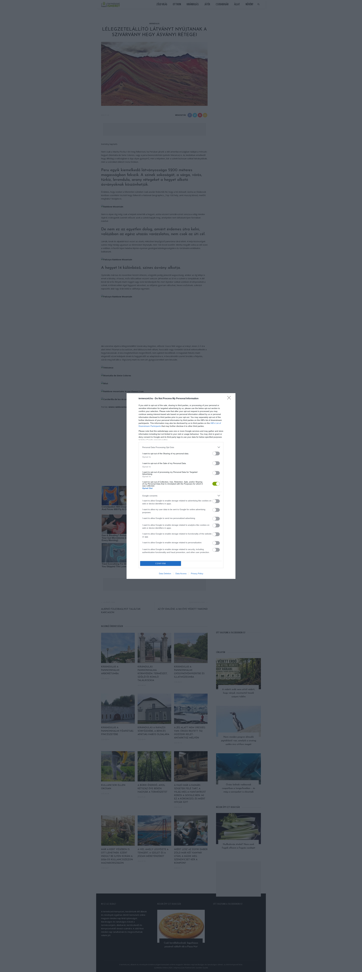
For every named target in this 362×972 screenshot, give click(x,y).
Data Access (181, 573)
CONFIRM (160, 563)
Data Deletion (165, 573)
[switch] (216, 453)
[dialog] (181, 486)
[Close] (230, 398)
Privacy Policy (197, 573)
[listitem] (181, 447)
